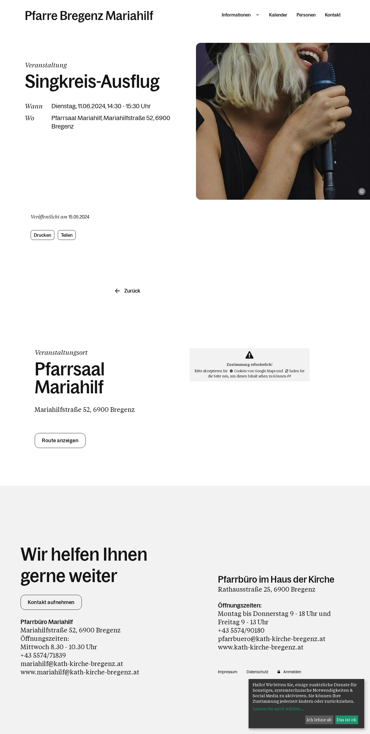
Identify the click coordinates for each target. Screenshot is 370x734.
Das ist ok (346, 719)
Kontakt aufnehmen (51, 602)
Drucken (42, 235)
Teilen (67, 235)
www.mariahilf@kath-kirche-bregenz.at (80, 672)
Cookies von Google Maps (254, 370)
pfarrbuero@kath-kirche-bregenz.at (271, 638)
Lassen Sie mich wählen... (278, 708)
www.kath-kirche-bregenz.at (261, 647)
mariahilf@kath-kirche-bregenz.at (72, 663)
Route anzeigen (60, 440)
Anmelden (292, 672)
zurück (132, 291)
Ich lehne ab (319, 719)
